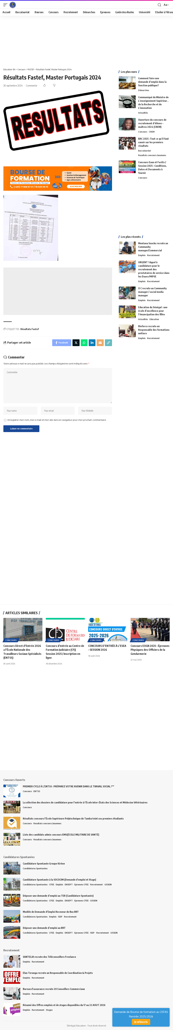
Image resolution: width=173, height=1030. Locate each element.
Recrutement (153, 255)
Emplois (141, 255)
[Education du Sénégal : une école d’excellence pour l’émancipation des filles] (127, 311)
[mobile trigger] (6, 4)
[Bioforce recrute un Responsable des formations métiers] (127, 330)
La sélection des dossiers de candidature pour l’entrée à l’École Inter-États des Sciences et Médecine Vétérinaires (85, 802)
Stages (49, 1010)
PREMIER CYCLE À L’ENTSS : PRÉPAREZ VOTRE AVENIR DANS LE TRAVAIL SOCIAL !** (68, 786)
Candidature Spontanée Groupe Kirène (44, 863)
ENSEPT (69, 884)
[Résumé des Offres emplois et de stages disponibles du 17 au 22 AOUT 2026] (11, 1009)
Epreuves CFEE (81, 884)
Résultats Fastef (29, 329)
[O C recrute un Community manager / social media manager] (127, 293)
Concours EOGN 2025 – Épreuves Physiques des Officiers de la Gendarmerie (150, 649)
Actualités (143, 112)
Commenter (31, 85)
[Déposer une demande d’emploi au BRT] (11, 932)
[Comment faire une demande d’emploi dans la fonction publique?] (127, 82)
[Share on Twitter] (76, 342)
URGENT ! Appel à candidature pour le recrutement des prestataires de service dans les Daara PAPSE (153, 269)
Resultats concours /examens (152, 155)
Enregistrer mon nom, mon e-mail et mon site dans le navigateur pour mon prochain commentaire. (57, 420)
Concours (142, 131)
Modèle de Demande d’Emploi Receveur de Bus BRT (51, 911)
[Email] (100, 342)
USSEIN (108, 884)
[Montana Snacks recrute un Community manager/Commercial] (127, 248)
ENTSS (36, 791)
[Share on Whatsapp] (84, 342)
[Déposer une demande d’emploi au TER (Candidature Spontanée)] (11, 900)
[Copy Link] (108, 342)
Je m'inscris (141, 1022)
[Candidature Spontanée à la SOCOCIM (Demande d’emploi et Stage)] (11, 884)
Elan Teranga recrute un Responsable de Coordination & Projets (58, 972)
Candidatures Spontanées (35, 868)
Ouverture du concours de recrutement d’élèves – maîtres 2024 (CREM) (152, 123)
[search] (159, 5)
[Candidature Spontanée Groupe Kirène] (11, 868)
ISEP (60, 916)
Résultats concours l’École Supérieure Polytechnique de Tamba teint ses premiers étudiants (73, 818)
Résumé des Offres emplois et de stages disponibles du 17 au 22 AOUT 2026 (64, 1005)
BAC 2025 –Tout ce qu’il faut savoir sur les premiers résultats (153, 142)
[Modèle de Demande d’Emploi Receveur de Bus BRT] (11, 916)
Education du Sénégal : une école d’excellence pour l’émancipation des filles (152, 311)
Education (154, 319)
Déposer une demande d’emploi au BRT (44, 927)
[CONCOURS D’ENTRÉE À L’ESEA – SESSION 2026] (107, 629)
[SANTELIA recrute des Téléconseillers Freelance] (11, 961)
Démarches (143, 90)
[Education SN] (12, 4)
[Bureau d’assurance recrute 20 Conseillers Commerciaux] (11, 993)
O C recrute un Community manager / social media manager (152, 292)
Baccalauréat (144, 150)
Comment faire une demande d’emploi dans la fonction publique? (152, 82)
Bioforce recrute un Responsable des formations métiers (153, 330)
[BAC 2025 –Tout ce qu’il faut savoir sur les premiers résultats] (127, 143)
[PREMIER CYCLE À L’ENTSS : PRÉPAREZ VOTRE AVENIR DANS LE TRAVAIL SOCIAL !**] (11, 791)
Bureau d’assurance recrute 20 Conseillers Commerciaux (54, 989)
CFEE (51, 884)
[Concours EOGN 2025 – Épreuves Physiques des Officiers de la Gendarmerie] (150, 629)
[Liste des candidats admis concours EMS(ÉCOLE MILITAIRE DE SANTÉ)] (11, 839)
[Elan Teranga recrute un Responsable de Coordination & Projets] (11, 977)
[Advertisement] (86, 40)
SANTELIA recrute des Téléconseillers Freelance (49, 956)
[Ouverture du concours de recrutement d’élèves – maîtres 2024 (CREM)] (127, 124)
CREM (152, 131)
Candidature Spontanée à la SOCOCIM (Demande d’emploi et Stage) (59, 879)
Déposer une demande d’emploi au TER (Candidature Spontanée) (58, 895)
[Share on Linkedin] (92, 342)
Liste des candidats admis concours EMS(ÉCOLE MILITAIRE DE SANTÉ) (61, 834)
